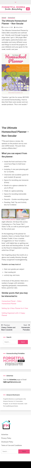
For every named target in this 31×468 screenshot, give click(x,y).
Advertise (12, 380)
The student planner (9, 219)
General (4, 17)
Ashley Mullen (19, 27)
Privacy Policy (6, 438)
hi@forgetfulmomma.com (12, 382)
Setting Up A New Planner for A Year (15, 308)
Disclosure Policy (7, 442)
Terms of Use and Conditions (11, 445)
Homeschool (11, 17)
